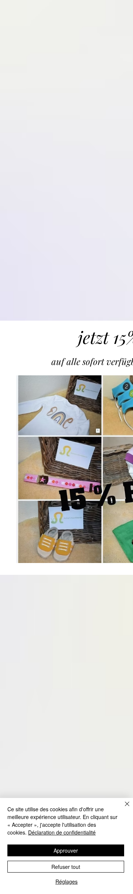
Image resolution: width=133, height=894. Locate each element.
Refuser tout (65, 866)
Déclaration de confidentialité (62, 832)
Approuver (66, 850)
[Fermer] (123, 808)
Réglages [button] (66, 881)
